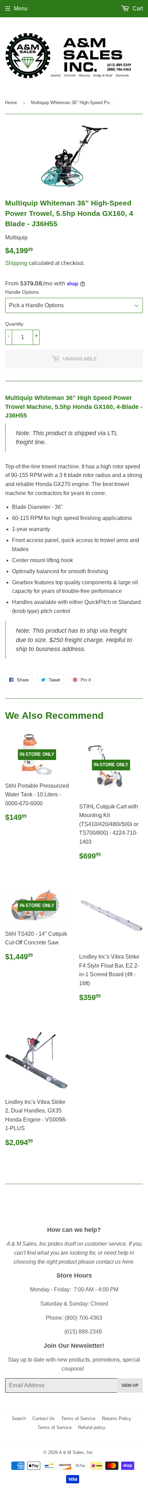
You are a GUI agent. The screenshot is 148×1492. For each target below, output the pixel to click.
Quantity (14, 324)
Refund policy (91, 1427)
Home (11, 102)
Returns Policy (116, 1418)
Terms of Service (78, 1418)
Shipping (16, 263)
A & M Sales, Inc (76, 1452)
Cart (137, 8)
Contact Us (43, 1418)
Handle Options (22, 292)
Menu (21, 8)
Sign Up (129, 1385)
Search (19, 1418)
